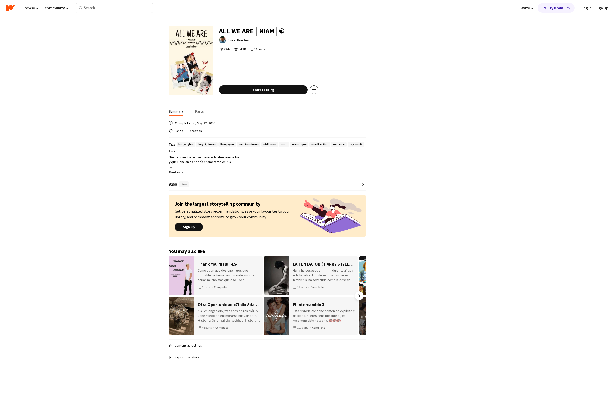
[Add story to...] (314, 89)
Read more (176, 172)
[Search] (80, 8)
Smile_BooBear (239, 40)
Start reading (263, 90)
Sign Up (602, 8)
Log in (586, 8)
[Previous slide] (175, 295)
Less (172, 151)
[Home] (10, 8)
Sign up (189, 227)
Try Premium (559, 8)
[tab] (176, 112)
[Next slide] (359, 295)
